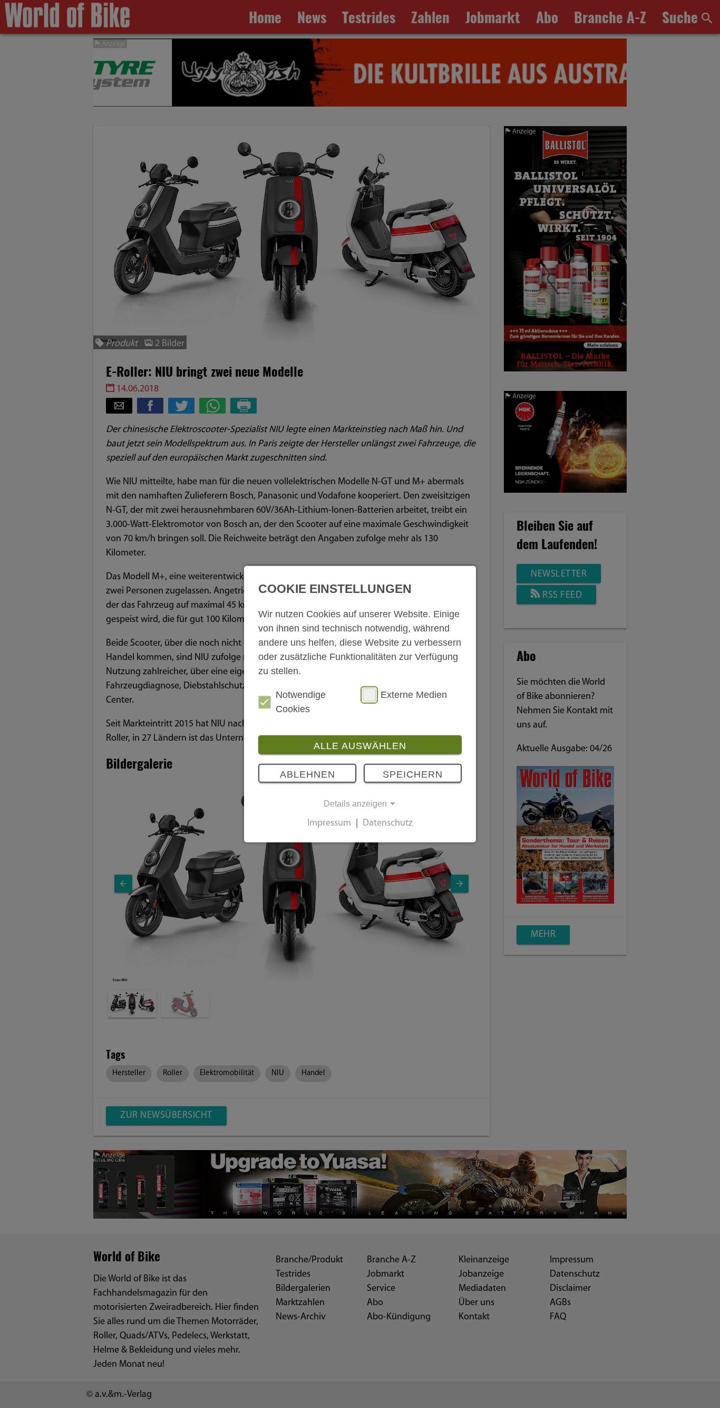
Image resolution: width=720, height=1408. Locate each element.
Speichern (413, 774)
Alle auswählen (360, 746)
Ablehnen (307, 774)
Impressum (329, 824)
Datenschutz (388, 824)
